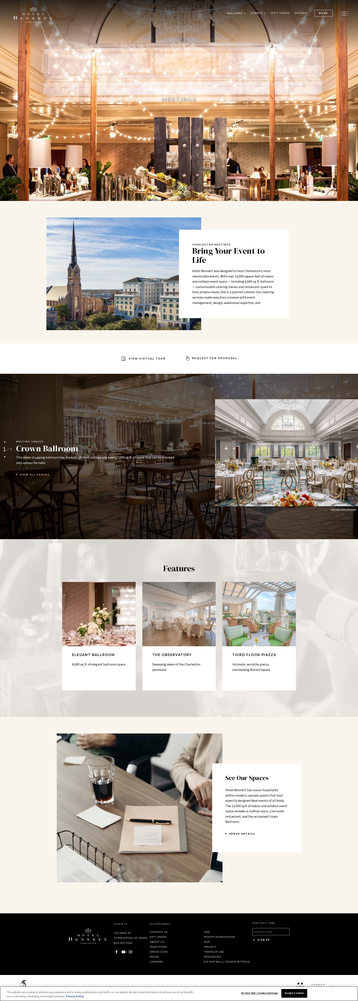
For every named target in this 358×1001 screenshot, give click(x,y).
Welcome (235, 13)
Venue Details (242, 833)
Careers (156, 961)
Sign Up (263, 939)
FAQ (207, 931)
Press (154, 956)
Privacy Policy (75, 996)
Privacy (210, 946)
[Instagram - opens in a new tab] (130, 952)
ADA (207, 941)
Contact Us (159, 931)
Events (257, 13)
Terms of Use (214, 951)
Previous (4, 441)
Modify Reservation (219, 936)
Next (4, 456)
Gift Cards (280, 13)
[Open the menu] (344, 13)
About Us (157, 941)
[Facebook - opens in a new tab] (116, 952)
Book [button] (323, 13)
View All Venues (35, 474)
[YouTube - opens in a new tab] (123, 952)
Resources (212, 956)
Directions (158, 946)
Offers (301, 13)
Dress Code (159, 951)
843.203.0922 (123, 942)
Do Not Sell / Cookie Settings (227, 961)
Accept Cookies (294, 993)
